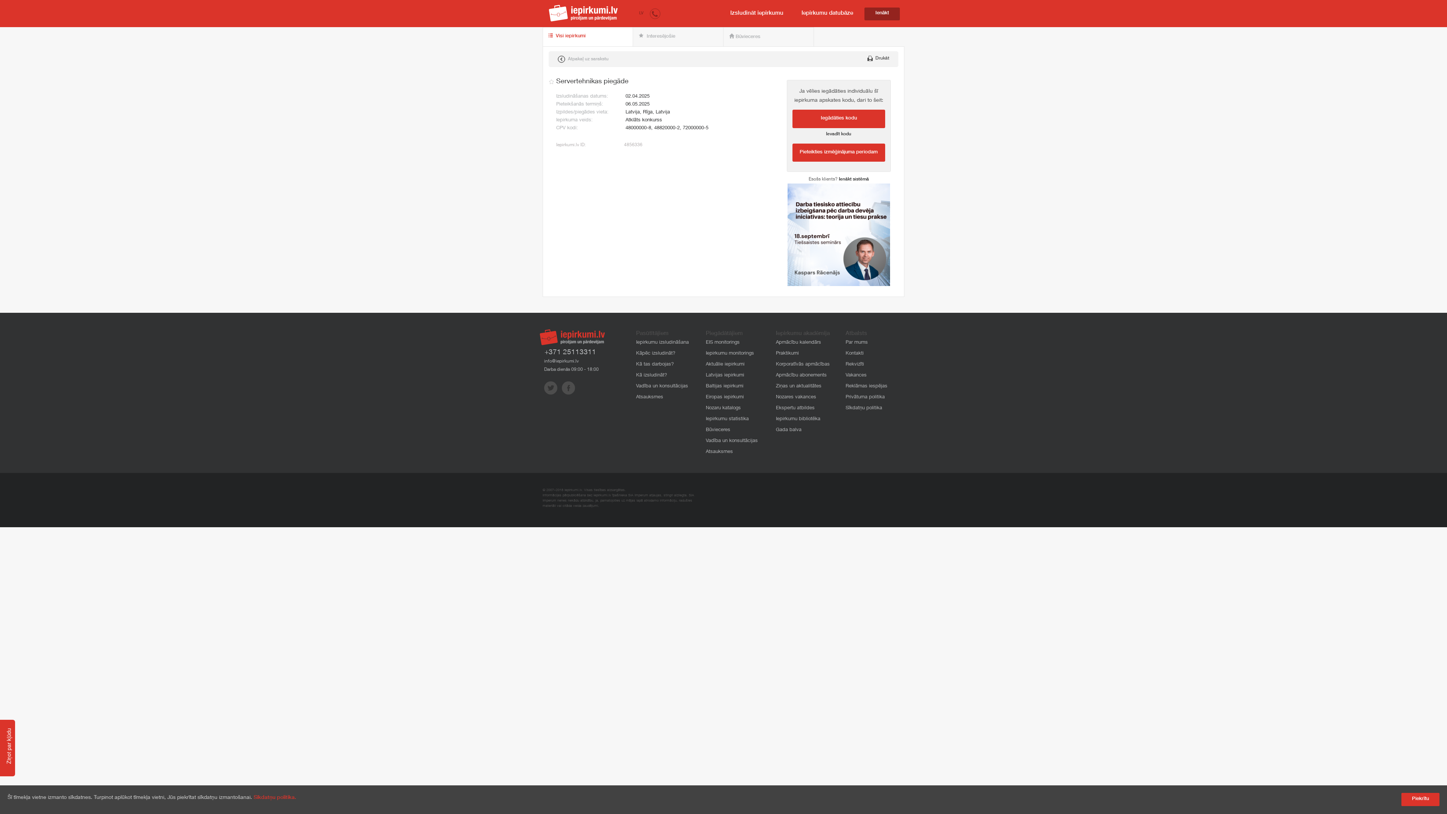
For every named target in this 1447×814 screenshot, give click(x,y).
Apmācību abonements (801, 375)
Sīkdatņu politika (864, 408)
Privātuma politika (865, 397)
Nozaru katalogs (723, 408)
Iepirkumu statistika (727, 419)
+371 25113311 (570, 352)
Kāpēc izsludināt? (655, 353)
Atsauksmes (649, 397)
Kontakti (855, 353)
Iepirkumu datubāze (827, 13)
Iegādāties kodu (839, 118)
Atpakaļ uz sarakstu (588, 59)
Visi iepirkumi (570, 36)
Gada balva (789, 430)
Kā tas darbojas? (655, 364)
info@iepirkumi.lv (561, 361)
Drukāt (881, 58)
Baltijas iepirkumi (724, 386)
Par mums (857, 342)
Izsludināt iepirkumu (756, 13)
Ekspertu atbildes (795, 408)
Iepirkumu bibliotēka (798, 419)
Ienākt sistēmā (854, 179)
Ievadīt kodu (838, 134)
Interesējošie (660, 36)
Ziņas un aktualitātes (798, 386)
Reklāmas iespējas (866, 386)
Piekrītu (1420, 799)
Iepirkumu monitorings (730, 353)
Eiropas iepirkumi (725, 397)
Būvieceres (747, 37)
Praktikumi (787, 353)
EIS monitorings (723, 342)
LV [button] (641, 13)
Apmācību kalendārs (798, 342)
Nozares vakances (796, 397)
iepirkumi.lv (583, 13)
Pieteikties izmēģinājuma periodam (839, 152)
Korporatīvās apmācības (803, 364)
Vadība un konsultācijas (662, 386)
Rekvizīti (855, 364)
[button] (655, 13)
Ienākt (882, 13)
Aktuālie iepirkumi (725, 364)
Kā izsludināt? (651, 375)
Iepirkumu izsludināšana (662, 342)
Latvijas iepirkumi (725, 375)
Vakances (856, 375)
